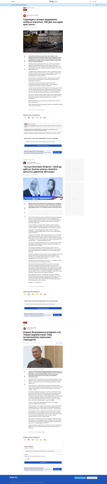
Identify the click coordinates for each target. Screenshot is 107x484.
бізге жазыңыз (42, 109)
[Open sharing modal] (24, 65)
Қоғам (24, 325)
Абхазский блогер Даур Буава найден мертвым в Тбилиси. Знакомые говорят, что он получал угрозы (42, 126)
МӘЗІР (13, 1)
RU (90, 1)
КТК (41, 207)
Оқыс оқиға (25, 159)
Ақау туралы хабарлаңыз (80, 477)
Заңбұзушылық (32, 159)
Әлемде (24, 12)
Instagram (58, 152)
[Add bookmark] (25, 69)
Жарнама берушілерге (92, 477)
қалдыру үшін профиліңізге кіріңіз (49, 141)
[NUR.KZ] (53, 2)
